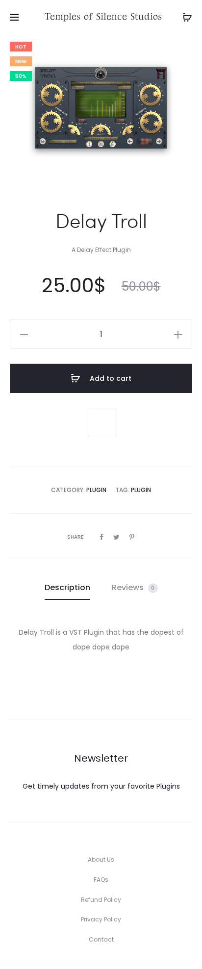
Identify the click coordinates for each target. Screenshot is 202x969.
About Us (101, 859)
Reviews (133, 587)
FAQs (101, 879)
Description (67, 587)
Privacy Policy (101, 919)
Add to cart (109, 378)
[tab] (67, 587)
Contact (101, 939)
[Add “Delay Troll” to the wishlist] (102, 422)
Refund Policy (101, 899)
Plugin (96, 490)
